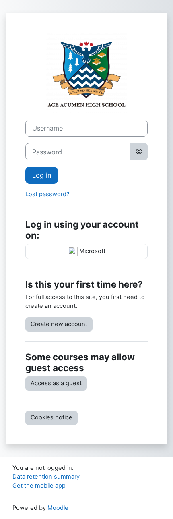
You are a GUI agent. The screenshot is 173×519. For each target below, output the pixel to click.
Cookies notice (51, 417)
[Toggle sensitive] (139, 151)
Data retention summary (46, 476)
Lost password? (47, 194)
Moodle (57, 507)
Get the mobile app (39, 485)
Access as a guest (56, 383)
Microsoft (91, 251)
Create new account (59, 324)
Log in (41, 175)
